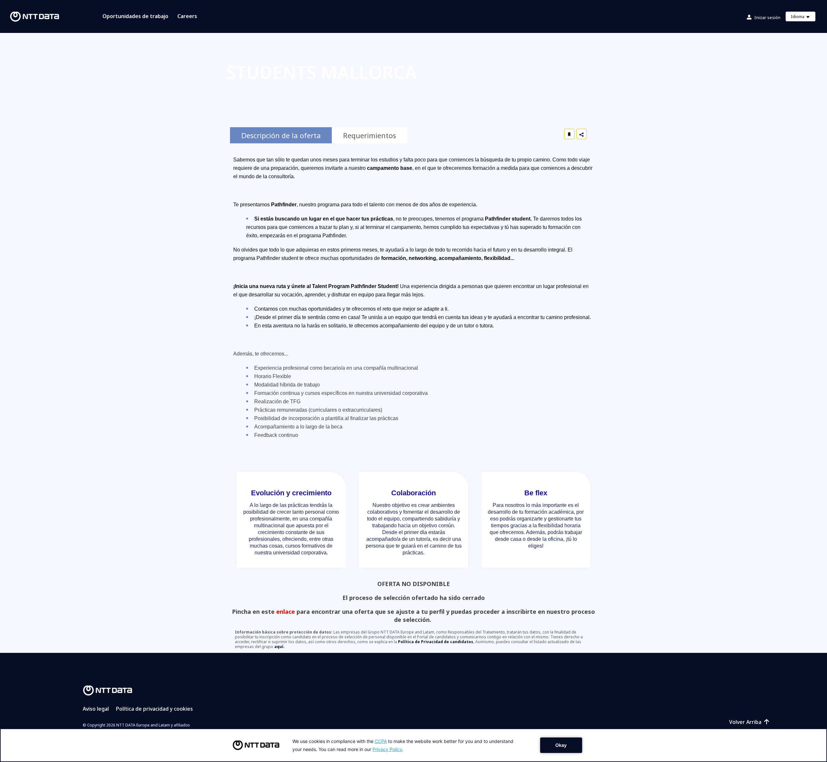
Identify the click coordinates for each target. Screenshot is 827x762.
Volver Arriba (745, 722)
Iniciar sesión (767, 17)
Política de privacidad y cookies (154, 708)
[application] (413, 745)
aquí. (279, 646)
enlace (285, 611)
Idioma (802, 17)
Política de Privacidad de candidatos (435, 641)
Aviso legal (96, 708)
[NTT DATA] (107, 690)
